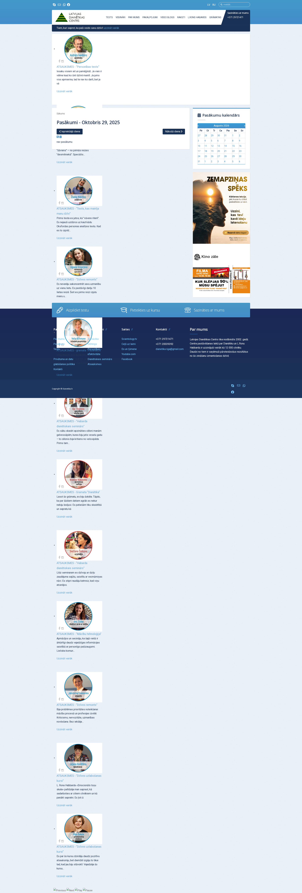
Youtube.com (129, 354)
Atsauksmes (94, 364)
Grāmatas (215, 17)
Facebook (127, 359)
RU (213, 4)
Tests (109, 17)
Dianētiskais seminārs (100, 359)
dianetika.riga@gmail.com (170, 349)
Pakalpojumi (150, 17)
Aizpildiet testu (77, 310)
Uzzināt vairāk (64, 91)
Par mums (134, 17)
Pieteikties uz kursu (145, 310)
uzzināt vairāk (111, 27)
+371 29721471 (235, 17)
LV (209, 4)
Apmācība (93, 338)
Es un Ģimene (129, 349)
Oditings (92, 344)
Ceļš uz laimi (129, 344)
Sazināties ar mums (209, 310)
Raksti (181, 17)
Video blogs (167, 17)
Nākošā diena (173, 131)
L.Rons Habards (197, 17)
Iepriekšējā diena (70, 131)
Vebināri (120, 17)
